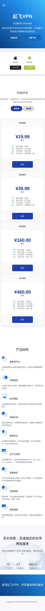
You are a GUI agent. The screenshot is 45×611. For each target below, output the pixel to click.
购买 (22, 164)
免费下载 (32, 38)
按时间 (16, 108)
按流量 (28, 108)
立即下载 (15, 67)
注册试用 (13, 38)
